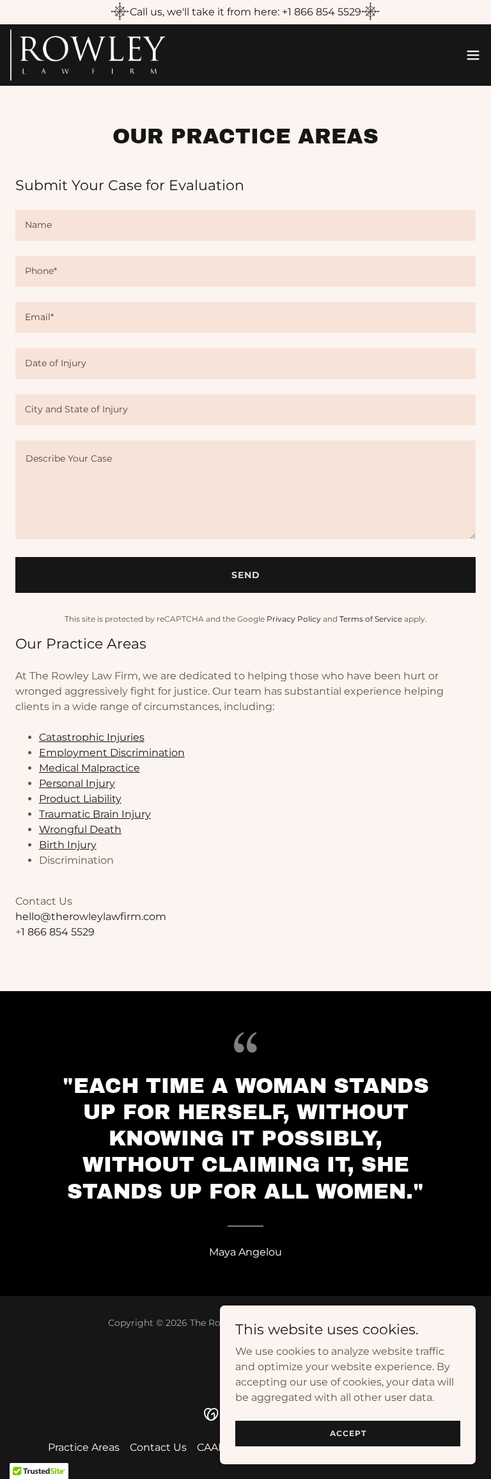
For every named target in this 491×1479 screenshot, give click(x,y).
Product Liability (80, 799)
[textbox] (245, 225)
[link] (88, 55)
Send (245, 575)
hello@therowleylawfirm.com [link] (90, 916)
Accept (348, 1433)
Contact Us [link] (158, 1447)
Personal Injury (77, 783)
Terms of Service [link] (370, 619)
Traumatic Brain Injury (95, 814)
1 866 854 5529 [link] (58, 932)
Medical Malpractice (89, 768)
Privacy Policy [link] (294, 619)
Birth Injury (68, 845)
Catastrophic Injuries (91, 737)
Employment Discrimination (112, 753)
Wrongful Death (80, 829)
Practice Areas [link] (84, 1447)
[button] (473, 55)
